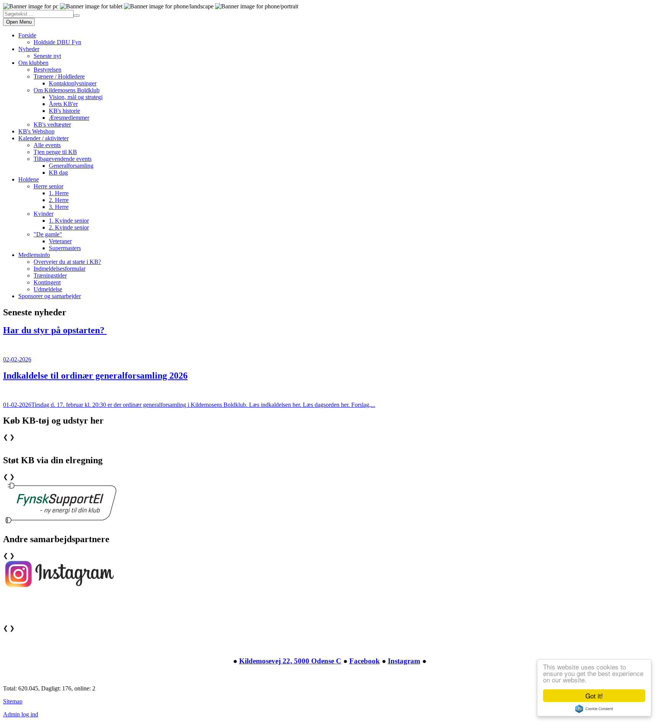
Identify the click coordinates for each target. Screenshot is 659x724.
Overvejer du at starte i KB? (67, 261)
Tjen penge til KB (55, 152)
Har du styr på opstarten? (55, 330)
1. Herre (59, 193)
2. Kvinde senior (69, 227)
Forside (27, 35)
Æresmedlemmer (69, 117)
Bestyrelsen (47, 69)
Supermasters (65, 248)
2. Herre (59, 200)
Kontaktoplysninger (72, 83)
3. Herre (59, 207)
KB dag (58, 172)
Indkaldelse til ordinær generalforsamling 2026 (95, 375)
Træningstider (50, 275)
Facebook (364, 661)
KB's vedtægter (52, 124)
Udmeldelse (48, 289)
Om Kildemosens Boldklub (67, 90)
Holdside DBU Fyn (57, 42)
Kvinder (43, 213)
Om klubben (33, 62)
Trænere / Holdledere (59, 76)
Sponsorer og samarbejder (49, 296)
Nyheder (28, 49)
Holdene (28, 179)
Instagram (404, 661)
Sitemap (13, 701)
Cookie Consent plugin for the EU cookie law (594, 709)
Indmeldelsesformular (59, 268)
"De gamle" (48, 234)
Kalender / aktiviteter (43, 138)
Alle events (47, 145)
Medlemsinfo (34, 255)
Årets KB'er (63, 104)
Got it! (594, 695)
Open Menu (19, 22)
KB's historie (64, 111)
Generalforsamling (71, 165)
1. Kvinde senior (69, 220)
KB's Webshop (36, 131)
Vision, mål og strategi (76, 97)
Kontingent (47, 282)
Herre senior (48, 186)
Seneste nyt (47, 56)
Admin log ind (20, 714)
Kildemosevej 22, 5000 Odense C (290, 661)
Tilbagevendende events (63, 159)
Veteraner (60, 241)
